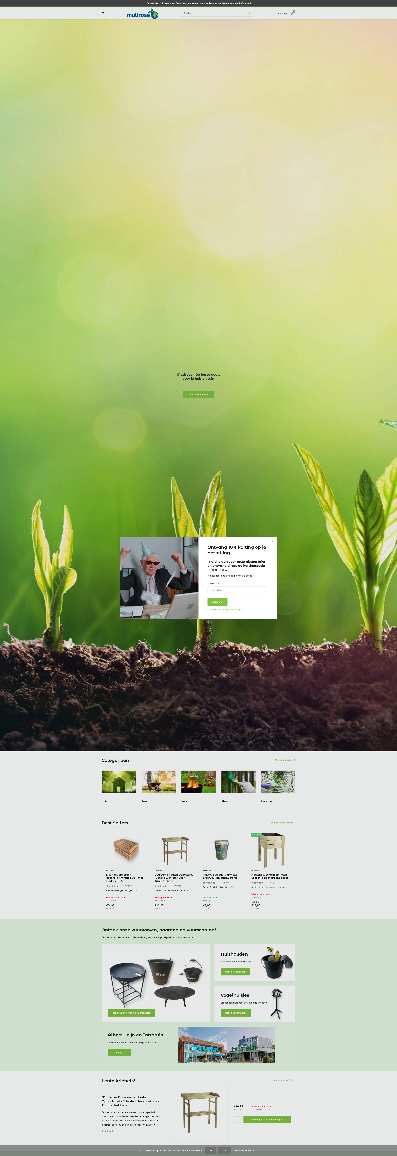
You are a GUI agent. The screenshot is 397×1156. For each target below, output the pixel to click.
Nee (224, 1150)
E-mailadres (213, 583)
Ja (211, 1150)
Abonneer (217, 602)
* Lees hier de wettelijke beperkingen (224, 610)
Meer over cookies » (244, 1150)
